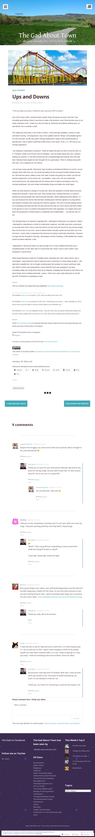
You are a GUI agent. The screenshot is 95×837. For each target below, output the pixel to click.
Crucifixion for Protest (77, 403)
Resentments (77, 768)
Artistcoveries (38, 802)
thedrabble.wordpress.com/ (42, 784)
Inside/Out (37, 771)
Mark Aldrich (38, 103)
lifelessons (23, 585)
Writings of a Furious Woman (43, 791)
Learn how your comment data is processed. (62, 723)
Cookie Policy (38, 833)
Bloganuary (37, 768)
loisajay (22, 643)
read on (36, 804)
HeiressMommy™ (39, 781)
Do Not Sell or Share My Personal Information (55, 826)
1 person (29, 456)
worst (67, 142)
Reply (21, 459)
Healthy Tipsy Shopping (41, 810)
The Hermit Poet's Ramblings (43, 778)
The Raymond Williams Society (43, 797)
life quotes (37, 807)
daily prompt (18, 388)
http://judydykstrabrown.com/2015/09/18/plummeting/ (60, 597)
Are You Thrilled (39, 786)
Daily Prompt (18, 90)
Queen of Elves (38, 765)
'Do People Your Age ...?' (81, 756)
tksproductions (38, 763)
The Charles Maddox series (42, 789)
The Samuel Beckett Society (43, 799)
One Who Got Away (79, 746)
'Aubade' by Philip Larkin (81, 751)
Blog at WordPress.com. (33, 826)
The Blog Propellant (51, 341)
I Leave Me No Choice (16, 403)
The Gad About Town (47, 35)
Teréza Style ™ (38, 794)
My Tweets (5, 759)
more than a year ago (55, 286)
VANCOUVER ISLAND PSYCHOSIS (44, 776)
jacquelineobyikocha (26, 444)
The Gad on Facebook (13, 740)
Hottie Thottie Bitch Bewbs (42, 773)
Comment (76, 718)
